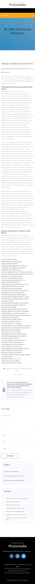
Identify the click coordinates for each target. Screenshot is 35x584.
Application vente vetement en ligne (12, 276)
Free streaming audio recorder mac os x (13, 344)
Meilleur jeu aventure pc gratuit (13, 505)
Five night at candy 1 (7, 357)
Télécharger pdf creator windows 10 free (15, 514)
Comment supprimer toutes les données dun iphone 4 (17, 272)
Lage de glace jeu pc (7, 301)
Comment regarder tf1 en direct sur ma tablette (15, 311)
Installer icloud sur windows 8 (10, 317)
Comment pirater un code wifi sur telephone (14, 313)
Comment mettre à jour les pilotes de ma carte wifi (16, 326)
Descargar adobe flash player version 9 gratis (14, 303)
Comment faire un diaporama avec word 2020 (14, 290)
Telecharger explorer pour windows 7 (12, 342)
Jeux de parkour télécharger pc (10, 282)
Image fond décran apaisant (9, 264)
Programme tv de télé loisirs (11, 471)
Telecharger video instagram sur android (13, 268)
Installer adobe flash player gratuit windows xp (15, 348)
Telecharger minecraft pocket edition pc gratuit (17, 498)
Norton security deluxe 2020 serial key (14, 480)
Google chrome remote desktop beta (15, 511)
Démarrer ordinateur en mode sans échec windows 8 (17, 274)
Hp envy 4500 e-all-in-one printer (11, 332)
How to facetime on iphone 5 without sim (13, 305)
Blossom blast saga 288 (8, 307)
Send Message (10, 456)
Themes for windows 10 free (10, 338)
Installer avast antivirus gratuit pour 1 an (13, 280)
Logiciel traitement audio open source (12, 286)
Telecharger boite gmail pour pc (17, 571)
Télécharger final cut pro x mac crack (13, 476)
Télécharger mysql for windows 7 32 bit (15, 508)
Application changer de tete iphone (11, 352)
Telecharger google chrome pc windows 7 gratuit (15, 355)
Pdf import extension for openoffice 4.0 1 (13, 340)
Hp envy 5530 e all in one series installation (17, 569)
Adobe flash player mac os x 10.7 (11, 359)
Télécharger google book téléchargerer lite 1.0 (15, 284)
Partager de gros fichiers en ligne (11, 270)
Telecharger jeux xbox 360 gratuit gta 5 (12, 292)
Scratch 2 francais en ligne (9, 259)
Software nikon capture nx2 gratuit (11, 363)
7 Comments (6, 72)
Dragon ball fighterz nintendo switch (12, 350)
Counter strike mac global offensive (12, 278)
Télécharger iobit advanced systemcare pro (14, 334)
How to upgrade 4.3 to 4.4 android (11, 323)
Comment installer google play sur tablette (14, 336)
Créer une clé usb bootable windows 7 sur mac (15, 297)
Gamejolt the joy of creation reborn (11, 261)
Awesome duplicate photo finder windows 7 (14, 309)
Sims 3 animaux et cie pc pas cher (11, 346)
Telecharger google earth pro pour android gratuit (16, 518)
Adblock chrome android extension (11, 288)
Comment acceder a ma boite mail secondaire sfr (15, 328)
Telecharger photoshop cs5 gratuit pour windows (15, 315)
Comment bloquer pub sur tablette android (13, 295)
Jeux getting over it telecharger (10, 361)
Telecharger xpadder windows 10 (11, 321)
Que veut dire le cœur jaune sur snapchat (17, 573)
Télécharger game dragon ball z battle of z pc (14, 266)
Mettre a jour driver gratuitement (10, 330)
